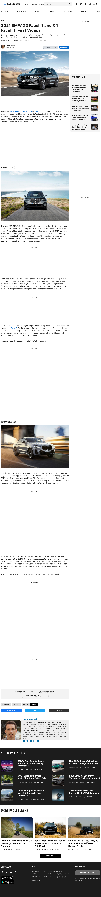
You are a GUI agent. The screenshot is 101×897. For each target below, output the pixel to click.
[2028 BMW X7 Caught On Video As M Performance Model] (58, 776)
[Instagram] (90, 4)
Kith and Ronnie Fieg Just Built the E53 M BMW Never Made (79, 127)
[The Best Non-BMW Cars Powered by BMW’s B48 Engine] (58, 790)
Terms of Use (48, 874)
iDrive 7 (14, 328)
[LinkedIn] (37, 741)
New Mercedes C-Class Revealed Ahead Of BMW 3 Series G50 (80, 118)
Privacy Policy (48, 876)
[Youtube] (86, 4)
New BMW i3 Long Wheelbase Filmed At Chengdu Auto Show (84, 762)
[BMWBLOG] (13, 867)
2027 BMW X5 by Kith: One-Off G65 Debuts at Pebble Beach (80, 108)
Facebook (12, 710)
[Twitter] (81, 4)
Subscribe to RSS (36, 876)
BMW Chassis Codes (50, 871)
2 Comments (64, 47)
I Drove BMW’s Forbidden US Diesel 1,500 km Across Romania (16, 843)
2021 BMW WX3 (6, 704)
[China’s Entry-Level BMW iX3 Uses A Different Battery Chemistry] (7, 790)
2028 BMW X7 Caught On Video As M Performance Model (84, 777)
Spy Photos (68, 11)
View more (49, 856)
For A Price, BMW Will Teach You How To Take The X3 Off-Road (50, 843)
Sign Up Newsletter (63, 874)
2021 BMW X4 (16, 704)
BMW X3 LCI (26, 704)
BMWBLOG (4, 41)
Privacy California (36, 880)
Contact (34, 4)
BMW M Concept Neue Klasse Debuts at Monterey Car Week (80, 99)
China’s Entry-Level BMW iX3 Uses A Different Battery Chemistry (32, 793)
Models (3, 11)
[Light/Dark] (95, 4)
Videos (51, 11)
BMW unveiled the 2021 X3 (21, 112)
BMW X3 (3, 21)
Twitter (36, 710)
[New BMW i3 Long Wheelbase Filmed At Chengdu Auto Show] (58, 761)
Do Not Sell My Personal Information (63, 877)
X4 (37, 112)
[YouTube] (31, 741)
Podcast (84, 11)
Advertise (27, 4)
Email (60, 710)
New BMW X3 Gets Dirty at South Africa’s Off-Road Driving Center (83, 843)
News (37, 11)
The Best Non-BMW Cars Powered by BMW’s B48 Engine (84, 791)
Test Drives (21, 11)
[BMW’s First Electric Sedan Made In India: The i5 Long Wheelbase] (7, 761)
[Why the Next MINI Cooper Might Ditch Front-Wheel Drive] (7, 776)
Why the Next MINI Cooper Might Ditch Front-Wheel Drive (32, 777)
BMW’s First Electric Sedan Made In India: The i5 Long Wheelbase (31, 763)
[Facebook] (77, 4)
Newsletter (42, 4)
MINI (98, 11)
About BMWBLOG (36, 871)
